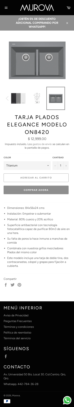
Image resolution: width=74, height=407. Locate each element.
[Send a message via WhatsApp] (67, 400)
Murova (16, 395)
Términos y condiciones (19, 326)
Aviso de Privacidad (16, 315)
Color (7, 157)
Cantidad (58, 157)
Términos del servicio (17, 338)
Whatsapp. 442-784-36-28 (21, 384)
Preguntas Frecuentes (18, 321)
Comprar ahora (36, 190)
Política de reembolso (17, 332)
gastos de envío (42, 144)
